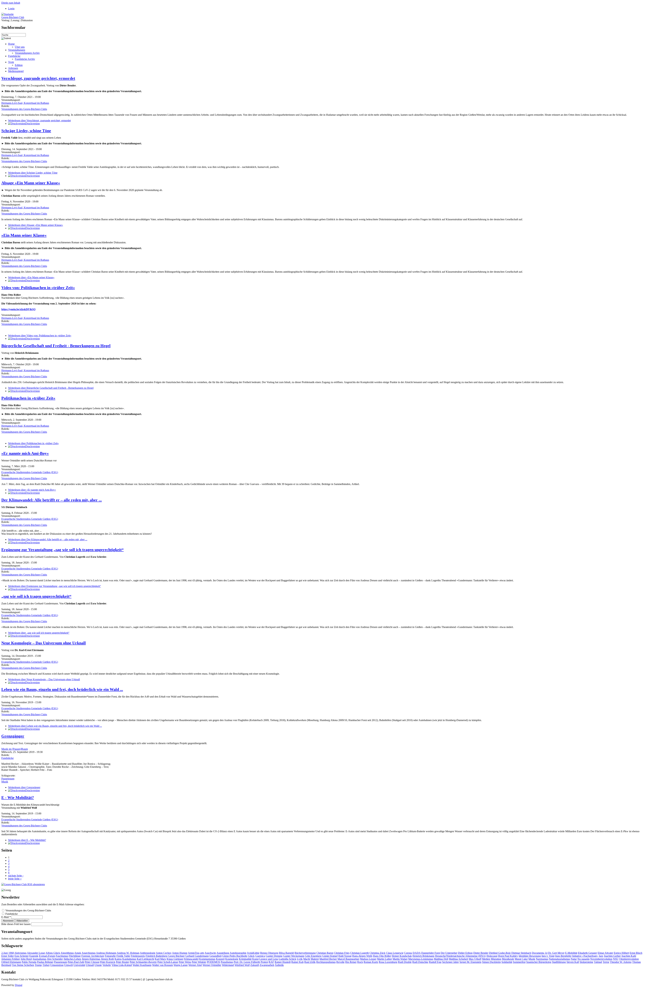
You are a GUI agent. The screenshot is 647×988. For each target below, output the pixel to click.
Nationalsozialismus (559, 959)
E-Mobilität (571, 952)
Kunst (255, 959)
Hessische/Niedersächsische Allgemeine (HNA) (460, 955)
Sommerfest (519, 962)
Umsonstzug (57, 965)
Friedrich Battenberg (156, 955)
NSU (616, 959)
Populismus (227, 962)
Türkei (46, 965)
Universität (79, 965)
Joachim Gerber (612, 955)
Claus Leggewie (394, 952)
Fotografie (110, 955)
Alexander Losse (36, 952)
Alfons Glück (52, 952)
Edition (19, 65)
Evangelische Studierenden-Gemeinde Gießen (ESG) (29, 472)
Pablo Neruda (29, 962)
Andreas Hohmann (106, 952)
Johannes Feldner (10, 959)
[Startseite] (7, 14)
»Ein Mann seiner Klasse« (24, 235)
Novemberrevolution (601, 959)
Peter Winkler (199, 962)
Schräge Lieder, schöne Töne (26, 130)
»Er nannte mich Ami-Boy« (25, 453)
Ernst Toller (7, 955)
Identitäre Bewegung (530, 955)
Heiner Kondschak (402, 955)
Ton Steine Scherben (23, 965)
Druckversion (32, 123)
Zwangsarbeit (267, 965)
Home (11, 43)
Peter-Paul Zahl (76, 962)
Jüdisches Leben (72, 959)
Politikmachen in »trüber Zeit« (28, 398)
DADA (417, 952)
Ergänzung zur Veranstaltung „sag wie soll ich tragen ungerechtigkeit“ (62, 549)
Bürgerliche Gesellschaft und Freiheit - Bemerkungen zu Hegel (56, 346)
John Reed (26, 959)
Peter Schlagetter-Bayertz (143, 962)
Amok (77, 952)
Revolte (340, 962)
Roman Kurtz (371, 962)
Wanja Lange (181, 965)
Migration (496, 959)
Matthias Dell (441, 959)
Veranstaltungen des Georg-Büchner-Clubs (24, 109)
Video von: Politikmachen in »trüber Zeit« (38, 287)
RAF (271, 962)
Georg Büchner (176, 955)
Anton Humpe (179, 952)
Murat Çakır (521, 959)
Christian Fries (341, 952)
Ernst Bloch (636, 952)
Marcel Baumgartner (348, 959)
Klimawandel (191, 959)
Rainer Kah (297, 962)
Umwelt (68, 965)
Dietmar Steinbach (521, 952)
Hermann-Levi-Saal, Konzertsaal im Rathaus (25, 103)
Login (11, 8)
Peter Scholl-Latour (167, 962)
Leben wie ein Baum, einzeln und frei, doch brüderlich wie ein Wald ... (62, 689)
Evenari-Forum (47, 955)
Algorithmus (67, 952)
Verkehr (106, 965)
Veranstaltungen (16, 49)
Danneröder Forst (430, 952)
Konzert (220, 959)
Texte (11, 62)
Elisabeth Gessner (587, 952)
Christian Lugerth (359, 952)
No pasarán (583, 959)
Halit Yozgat (344, 955)
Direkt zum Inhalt (10, 2)
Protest (264, 962)
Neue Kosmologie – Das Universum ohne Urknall (43, 643)
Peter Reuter (122, 962)
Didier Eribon (465, 952)
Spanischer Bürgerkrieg (538, 962)
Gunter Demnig (274, 955)
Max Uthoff (475, 959)
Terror (606, 962)
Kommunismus (207, 959)
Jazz (601, 955)
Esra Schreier (21, 955)
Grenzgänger (12, 736)
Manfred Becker (328, 959)
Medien (486, 959)
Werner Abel (195, 965)
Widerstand (228, 965)
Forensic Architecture (92, 955)
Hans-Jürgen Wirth (362, 955)
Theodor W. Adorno (620, 962)
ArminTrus (193, 952)
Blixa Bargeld (286, 952)
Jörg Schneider (55, 959)
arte (202, 952)
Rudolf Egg (435, 962)
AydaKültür (253, 952)
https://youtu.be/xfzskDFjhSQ (18, 309)
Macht (306, 959)
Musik (4, 781)
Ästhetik (279, 965)
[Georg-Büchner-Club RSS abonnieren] (23, 884)
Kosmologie (231, 959)
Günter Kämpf (330, 955)
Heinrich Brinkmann (423, 955)
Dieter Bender (480, 952)
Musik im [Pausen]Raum (14, 749)
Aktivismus (20, 952)
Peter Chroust (92, 962)
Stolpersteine (586, 962)
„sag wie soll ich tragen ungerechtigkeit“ (36, 596)
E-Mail (6, 917)
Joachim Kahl (628, 955)
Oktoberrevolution (629, 959)
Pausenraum (7, 778)
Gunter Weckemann (293, 955)
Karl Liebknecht (145, 959)
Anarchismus (89, 952)
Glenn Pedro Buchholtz (234, 955)
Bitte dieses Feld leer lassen (16, 924)
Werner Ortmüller (212, 965)
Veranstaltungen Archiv (27, 53)
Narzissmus (542, 959)
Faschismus (62, 955)
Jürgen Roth (107, 959)
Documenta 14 (539, 952)
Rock (360, 962)
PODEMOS (213, 962)
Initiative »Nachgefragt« (585, 955)
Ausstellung (223, 952)
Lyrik (300, 959)
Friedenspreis (138, 955)
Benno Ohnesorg (269, 952)
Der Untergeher (449, 952)
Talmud (598, 962)
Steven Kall (572, 962)
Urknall (90, 965)
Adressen (13, 68)
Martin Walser (400, 959)
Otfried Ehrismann (11, 962)
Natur (574, 959)
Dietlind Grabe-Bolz (500, 952)
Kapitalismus (129, 959)
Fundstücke (14, 56)
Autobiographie (238, 952)
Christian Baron (324, 952)
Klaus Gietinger (175, 959)
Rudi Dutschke (420, 962)
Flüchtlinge (75, 955)
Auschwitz (210, 952)
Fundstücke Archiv (25, 59)
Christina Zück (377, 952)
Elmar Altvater (605, 952)
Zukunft (254, 965)
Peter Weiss (185, 962)
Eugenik (33, 955)
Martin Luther (384, 959)
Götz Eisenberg (313, 955)
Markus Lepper (368, 959)
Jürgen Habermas (91, 959)
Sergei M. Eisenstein (470, 962)
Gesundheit (215, 955)
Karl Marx (160, 959)
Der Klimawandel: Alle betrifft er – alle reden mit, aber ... (51, 500)
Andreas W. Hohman (128, 952)
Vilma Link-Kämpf (122, 965)
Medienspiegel (16, 71)
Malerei (315, 959)
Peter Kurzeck (107, 962)
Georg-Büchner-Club (12, 17)
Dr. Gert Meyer (556, 952)
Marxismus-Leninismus (420, 959)
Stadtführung (559, 962)
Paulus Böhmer (45, 962)
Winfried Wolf (242, 965)
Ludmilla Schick (287, 959)
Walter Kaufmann (142, 965)
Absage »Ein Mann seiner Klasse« (30, 183)
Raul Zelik (310, 962)
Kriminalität (245, 959)
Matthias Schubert (458, 959)
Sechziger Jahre (450, 962)
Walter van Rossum (162, 965)
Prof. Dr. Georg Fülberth (247, 962)
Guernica (260, 955)
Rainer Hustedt (283, 962)
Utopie (98, 965)
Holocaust (492, 955)
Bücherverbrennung (305, 952)
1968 (11, 952)
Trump (38, 965)
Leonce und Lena (268, 959)
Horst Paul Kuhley (508, 955)
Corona (408, 952)
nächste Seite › (15, 875)
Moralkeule (508, 959)
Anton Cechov (164, 952)
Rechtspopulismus (326, 962)
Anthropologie (147, 952)
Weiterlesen (39, 120)
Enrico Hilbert (621, 952)
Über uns (20, 46)
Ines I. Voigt (548, 955)
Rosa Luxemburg (388, 962)
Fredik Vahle (123, 955)
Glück (251, 955)
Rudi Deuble (405, 962)
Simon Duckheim (491, 962)
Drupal (18, 985)
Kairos (118, 959)
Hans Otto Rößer (382, 955)
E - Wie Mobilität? (17, 797)
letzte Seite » (15, 878)
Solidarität (506, 962)
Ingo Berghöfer (563, 955)
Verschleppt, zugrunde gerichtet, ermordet (38, 78)
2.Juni (4, 952)
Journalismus (39, 959)
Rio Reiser (351, 962)
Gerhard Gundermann (197, 955)
